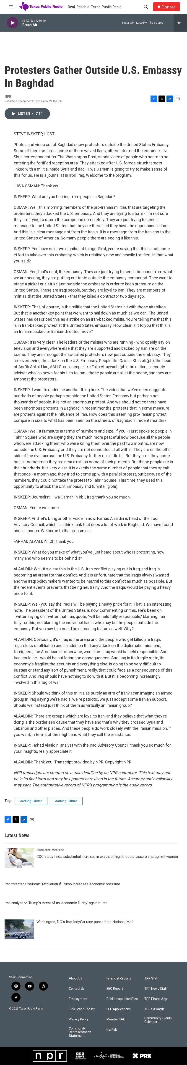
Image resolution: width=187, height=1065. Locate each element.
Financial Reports (118, 978)
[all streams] (180, 23)
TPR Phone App (155, 999)
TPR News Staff (156, 988)
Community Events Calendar (158, 1020)
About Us (75, 978)
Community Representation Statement (80, 1032)
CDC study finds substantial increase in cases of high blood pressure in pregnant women (107, 856)
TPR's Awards (154, 1009)
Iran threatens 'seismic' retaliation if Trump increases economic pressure (62, 884)
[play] (12, 22)
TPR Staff (151, 978)
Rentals (111, 1029)
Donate (168, 7)
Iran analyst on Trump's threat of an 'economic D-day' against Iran (56, 903)
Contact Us (77, 988)
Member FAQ (115, 1019)
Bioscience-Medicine (50, 850)
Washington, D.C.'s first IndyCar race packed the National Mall (84, 922)
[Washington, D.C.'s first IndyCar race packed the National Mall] (19, 929)
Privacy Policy (78, 1019)
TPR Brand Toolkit (82, 1009)
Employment (78, 999)
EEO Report (114, 988)
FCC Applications (118, 1009)
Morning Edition (31, 801)
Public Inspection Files (122, 999)
